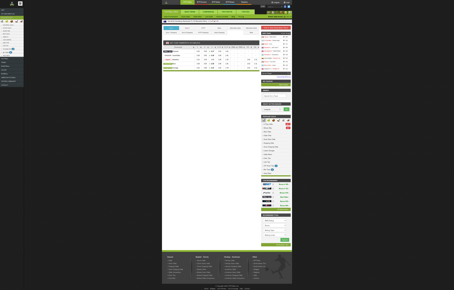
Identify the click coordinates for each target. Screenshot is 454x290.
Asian (219, 28)
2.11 (255, 59)
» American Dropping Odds (233, 275)
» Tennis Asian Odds (203, 263)
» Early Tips (266, 158)
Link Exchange (233, 288)
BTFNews (230, 2)
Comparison (208, 12)
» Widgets (255, 269)
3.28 (198, 55)
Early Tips (6, 43)
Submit (284, 240)
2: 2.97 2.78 (213, 21)
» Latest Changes (268, 150)
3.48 (205, 68)
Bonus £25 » (284, 201)
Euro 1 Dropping (171, 32)
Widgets (213, 288)
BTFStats (216, 2)
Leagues (276, 2)
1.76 (226, 59)
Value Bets (6, 55)
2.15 (212, 68)
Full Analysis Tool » (283, 245)
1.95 (219, 59)
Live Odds (209, 17)
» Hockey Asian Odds (231, 263)
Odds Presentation (171, 17)
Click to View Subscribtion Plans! (276, 27)
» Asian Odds (172, 263)
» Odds (169, 260)
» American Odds (230, 269)
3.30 (205, 59)
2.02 (219, 51)
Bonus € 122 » (284, 188)
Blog (233, 17)
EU (285, 17)
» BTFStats (256, 260)
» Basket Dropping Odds (204, 275)
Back (251, 32)
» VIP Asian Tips (269, 166)
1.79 (226, 68)
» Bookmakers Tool (259, 263)
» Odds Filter (266, 135)
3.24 (198, 68)
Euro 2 (187, 28)
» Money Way (276, 128)
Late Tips (5, 46)
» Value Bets (266, 173)
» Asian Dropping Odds (270, 147)
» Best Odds (266, 132)
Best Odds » (284, 197)
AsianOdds (176, 55)
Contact (247, 288)
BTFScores (202, 2)
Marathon (175, 59)
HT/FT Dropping (203, 32)
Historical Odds (222, 17)
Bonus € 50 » (284, 193)
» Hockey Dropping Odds (232, 266)
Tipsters (244, 2)
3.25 (198, 51)
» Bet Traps (267, 169)
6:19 (262, 6)
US (291, 17)
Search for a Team (271, 96)
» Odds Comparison (174, 272)
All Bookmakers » (283, 209)
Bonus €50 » (284, 205)
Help (241, 288)
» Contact (255, 278)
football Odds (171, 12)
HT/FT (203, 28)
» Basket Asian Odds (203, 272)
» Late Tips (266, 162)
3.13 (198, 59)
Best (174, 64)
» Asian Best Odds (268, 139)
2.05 (219, 55)
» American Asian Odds (232, 272)
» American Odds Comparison (234, 278)
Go (286, 109)
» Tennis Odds (201, 260)
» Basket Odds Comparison (205, 278)
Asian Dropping (219, 32)
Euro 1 (171, 28)
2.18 (212, 55)
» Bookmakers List (258, 266)
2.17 (212, 51)
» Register (255, 272)
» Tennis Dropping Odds (204, 266)
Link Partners (221, 288)
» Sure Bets (171, 278)
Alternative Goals (251, 28)
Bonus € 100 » (284, 184)
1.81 (226, 51)
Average (175, 68)
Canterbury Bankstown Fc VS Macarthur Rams (191, 21)
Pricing (241, 17)
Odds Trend (189, 12)
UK (288, 17)
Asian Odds (185, 17)
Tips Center (227, 12)
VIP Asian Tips (8, 49)
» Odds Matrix (267, 154)
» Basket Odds (201, 269)
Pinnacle (175, 51)
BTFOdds (187, 2)
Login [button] (288, 2)
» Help (254, 275)
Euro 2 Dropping (187, 32)
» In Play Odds (276, 124)
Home (206, 288)
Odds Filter (197, 17)
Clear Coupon (284, 85)
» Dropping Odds (268, 143)
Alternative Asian (235, 28)
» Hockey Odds (229, 260)
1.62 (248, 59)
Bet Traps (7, 52)
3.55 (205, 51)
